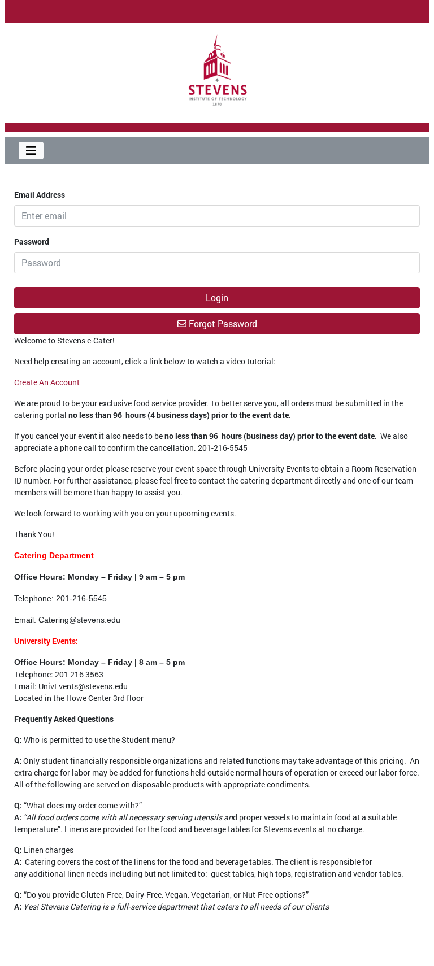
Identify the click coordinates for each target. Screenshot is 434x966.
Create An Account (47, 382)
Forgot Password (221, 323)
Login (217, 297)
